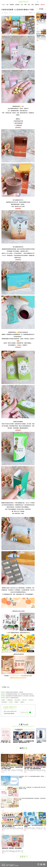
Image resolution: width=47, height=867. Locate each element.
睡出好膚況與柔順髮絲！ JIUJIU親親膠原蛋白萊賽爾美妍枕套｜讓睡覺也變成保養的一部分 (23, 742)
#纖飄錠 (22, 702)
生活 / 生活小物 (4, 12)
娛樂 (25, 4)
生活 (22, 4)
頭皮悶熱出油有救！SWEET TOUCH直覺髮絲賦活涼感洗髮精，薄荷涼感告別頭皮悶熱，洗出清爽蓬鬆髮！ (41, 36)
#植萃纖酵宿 (4, 702)
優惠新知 (37, 4)
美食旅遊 (17, 4)
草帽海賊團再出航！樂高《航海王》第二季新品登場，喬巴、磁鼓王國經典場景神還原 (35, 768)
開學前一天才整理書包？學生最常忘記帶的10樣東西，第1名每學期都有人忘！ (12, 826)
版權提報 (11, 865)
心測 (7, 4)
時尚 (29, 4)
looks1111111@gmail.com (10, 864)
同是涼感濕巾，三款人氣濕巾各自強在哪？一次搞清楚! (35, 826)
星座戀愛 (12, 4)
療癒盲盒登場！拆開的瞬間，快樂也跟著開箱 (12, 848)
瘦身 (33, 4)
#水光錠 (10, 702)
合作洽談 (16, 865)
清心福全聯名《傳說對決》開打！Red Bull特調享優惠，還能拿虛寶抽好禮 (41, 20)
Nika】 (8, 687)
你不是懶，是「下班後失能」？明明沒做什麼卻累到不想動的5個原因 (12, 768)
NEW (3, 4)
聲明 (7, 865)
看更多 (23, 857)
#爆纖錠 (16, 702)
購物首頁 (43, 4)
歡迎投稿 (3, 865)
